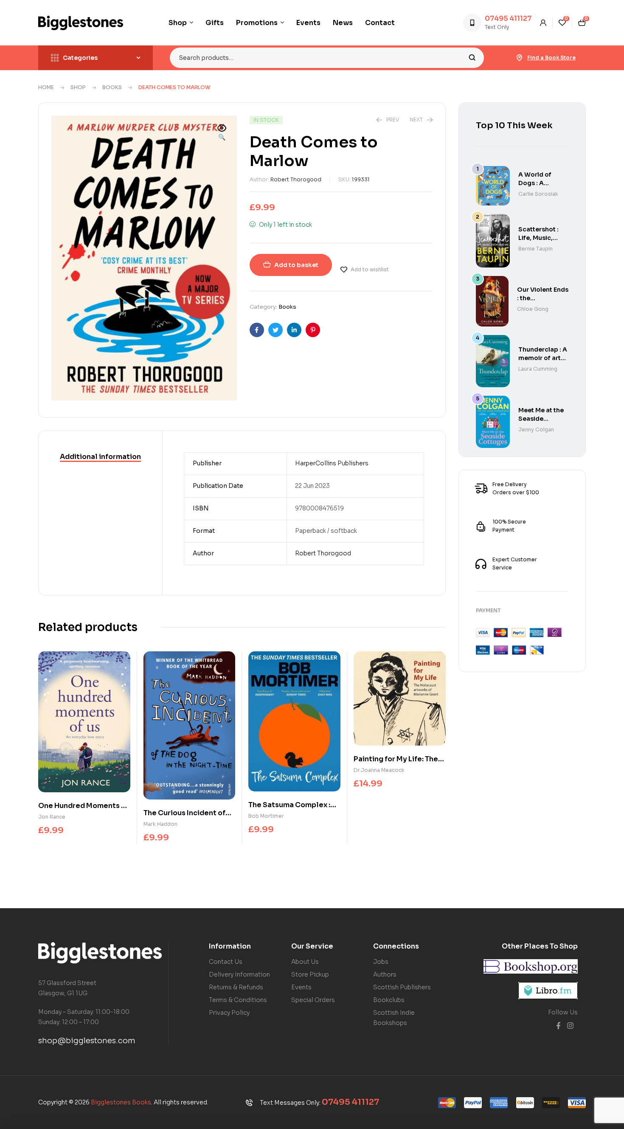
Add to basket (296, 265)
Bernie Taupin (535, 248)
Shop (78, 87)
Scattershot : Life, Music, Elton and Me (538, 237)
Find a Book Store (551, 57)
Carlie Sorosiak (538, 194)
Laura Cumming (537, 369)
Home (46, 87)
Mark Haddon (160, 824)
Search (472, 58)
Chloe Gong (532, 309)
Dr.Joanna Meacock (379, 770)
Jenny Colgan (536, 429)
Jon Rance (51, 817)
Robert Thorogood (295, 179)
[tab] (100, 457)
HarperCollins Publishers (331, 463)
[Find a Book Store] (519, 57)
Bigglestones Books (121, 1102)
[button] (222, 133)
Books (112, 87)
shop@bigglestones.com (86, 1040)
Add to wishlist (370, 269)
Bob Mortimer (266, 816)
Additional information (100, 456)
